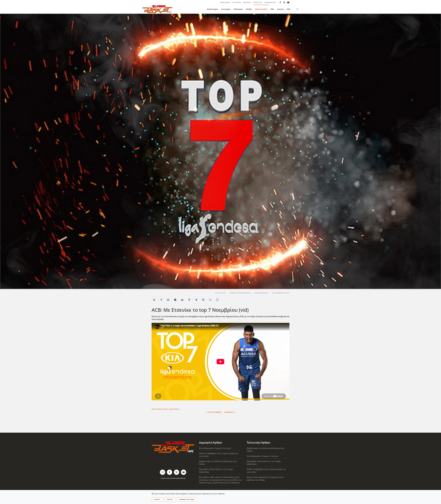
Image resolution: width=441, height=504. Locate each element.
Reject (170, 499)
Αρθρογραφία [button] (225, 2)
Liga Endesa (174, 409)
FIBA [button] (272, 9)
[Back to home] (157, 9)
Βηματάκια (247, 2)
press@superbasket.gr (177, 478)
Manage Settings (187, 499)
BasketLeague (212, 9)
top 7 (166, 409)
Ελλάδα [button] (249, 9)
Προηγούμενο (214, 412)
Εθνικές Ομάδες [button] (261, 9)
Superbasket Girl (270, 2)
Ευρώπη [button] (280, 9)
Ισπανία (159, 409)
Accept (157, 499)
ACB (153, 409)
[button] (297, 9)
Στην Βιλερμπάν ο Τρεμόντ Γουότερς (215, 448)
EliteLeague (238, 9)
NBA (288, 9)
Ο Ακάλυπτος (257, 2)
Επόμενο (228, 412)
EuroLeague (225, 9)
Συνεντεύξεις (236, 2)
